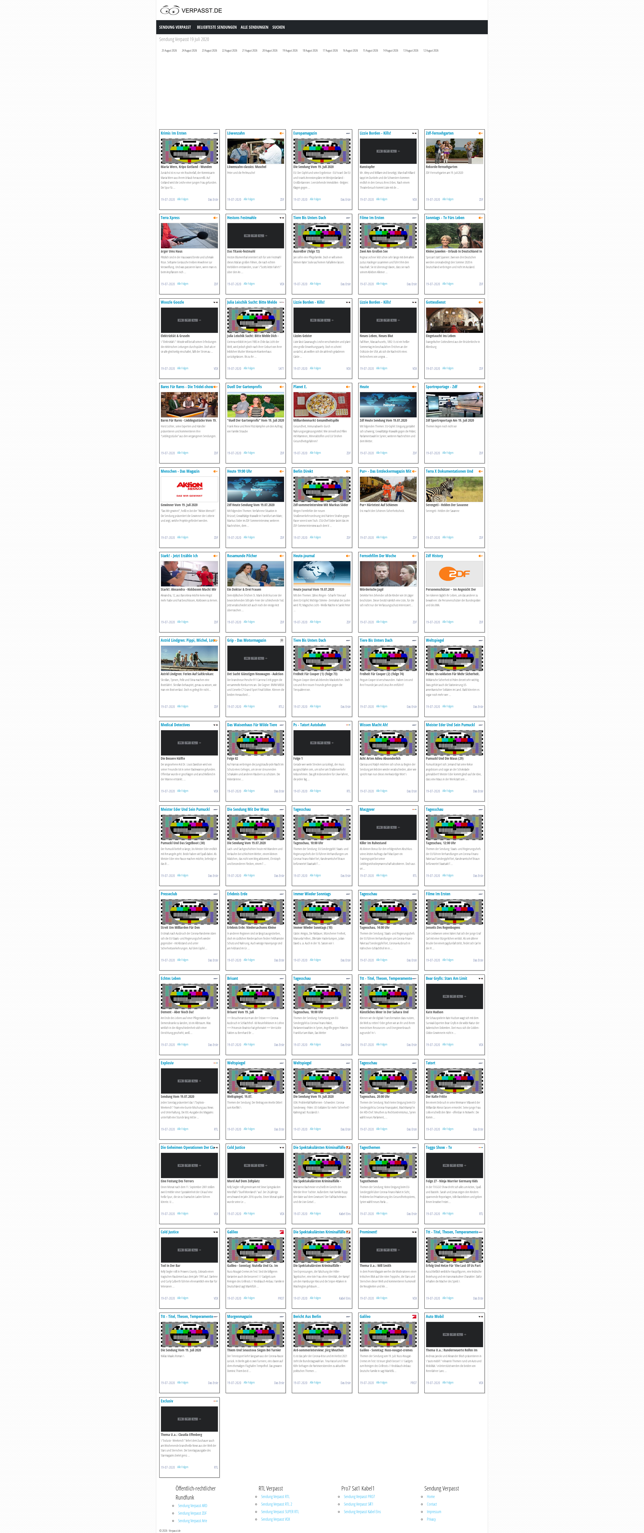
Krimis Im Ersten (173, 133)
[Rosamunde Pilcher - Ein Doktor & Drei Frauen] (256, 573)
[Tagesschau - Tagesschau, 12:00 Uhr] (454, 827)
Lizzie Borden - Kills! (375, 133)
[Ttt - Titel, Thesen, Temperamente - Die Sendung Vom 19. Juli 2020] (189, 1334)
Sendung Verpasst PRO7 (359, 1496)
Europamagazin (305, 133)
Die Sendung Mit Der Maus (248, 809)
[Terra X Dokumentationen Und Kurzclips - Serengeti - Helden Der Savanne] (454, 489)
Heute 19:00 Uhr (239, 471)
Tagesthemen (370, 1147)
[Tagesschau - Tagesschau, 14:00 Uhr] (388, 911)
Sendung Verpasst (175, 27)
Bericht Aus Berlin (307, 1316)
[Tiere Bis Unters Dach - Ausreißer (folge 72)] (322, 235)
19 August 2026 (290, 50)
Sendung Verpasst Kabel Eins (362, 1511)
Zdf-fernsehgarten (440, 133)
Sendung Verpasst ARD (192, 1505)
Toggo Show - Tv (439, 1147)
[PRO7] (281, 1232)
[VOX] (414, 133)
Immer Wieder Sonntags (312, 894)
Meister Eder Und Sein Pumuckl (450, 725)
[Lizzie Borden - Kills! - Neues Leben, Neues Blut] (388, 320)
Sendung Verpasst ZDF (192, 1513)
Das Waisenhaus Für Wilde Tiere (252, 725)
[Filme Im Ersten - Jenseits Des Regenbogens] (454, 911)
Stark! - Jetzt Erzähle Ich (179, 555)
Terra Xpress (170, 217)
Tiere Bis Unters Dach (309, 217)
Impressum (434, 1511)
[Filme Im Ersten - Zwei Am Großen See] (388, 235)
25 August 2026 (169, 50)
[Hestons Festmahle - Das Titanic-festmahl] (256, 235)
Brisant (232, 978)
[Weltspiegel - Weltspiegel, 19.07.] (256, 1080)
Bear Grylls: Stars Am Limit (446, 978)
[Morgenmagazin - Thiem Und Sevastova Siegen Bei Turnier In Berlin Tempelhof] (256, 1334)
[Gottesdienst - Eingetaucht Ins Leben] (454, 320)
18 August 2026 (310, 50)
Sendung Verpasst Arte (192, 1520)
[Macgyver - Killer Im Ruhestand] (388, 827)
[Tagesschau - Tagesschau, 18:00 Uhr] (322, 996)
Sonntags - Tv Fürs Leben (445, 217)
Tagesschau (302, 809)
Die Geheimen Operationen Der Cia (188, 1147)
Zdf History (434, 555)
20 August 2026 (269, 50)
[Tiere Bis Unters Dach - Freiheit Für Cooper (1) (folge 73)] (322, 658)
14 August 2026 (390, 50)
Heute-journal (304, 555)
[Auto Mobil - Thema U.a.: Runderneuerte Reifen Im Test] (454, 1334)
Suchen (278, 27)
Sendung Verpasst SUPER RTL (280, 1511)
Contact (432, 1504)
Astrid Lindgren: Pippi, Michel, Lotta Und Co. (189, 642)
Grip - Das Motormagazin (246, 640)
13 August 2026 (410, 50)
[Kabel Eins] (348, 1147)
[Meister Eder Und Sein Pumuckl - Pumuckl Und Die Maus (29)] (454, 742)
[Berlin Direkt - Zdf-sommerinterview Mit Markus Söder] (322, 489)
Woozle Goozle (172, 302)
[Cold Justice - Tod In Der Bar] (189, 1249)
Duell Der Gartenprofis (244, 386)
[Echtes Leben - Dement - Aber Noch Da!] (189, 996)
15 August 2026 (370, 50)
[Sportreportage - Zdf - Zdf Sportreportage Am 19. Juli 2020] (454, 404)
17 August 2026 (330, 50)
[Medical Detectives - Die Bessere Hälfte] (189, 742)
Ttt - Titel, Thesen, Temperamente (386, 978)
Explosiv (167, 1063)
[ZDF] (281, 133)
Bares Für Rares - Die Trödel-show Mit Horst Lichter (187, 389)
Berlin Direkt (303, 471)
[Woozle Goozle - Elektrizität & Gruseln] (189, 320)
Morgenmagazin (239, 1316)
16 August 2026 (350, 50)
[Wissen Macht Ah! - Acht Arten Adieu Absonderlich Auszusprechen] (388, 742)
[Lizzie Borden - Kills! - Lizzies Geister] (322, 320)
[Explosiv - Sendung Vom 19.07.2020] (189, 1080)
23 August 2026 (209, 50)
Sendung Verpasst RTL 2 (276, 1504)
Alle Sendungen (254, 27)
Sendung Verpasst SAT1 (358, 1504)
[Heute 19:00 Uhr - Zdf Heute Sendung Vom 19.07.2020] (256, 489)
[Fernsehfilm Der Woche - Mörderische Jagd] (388, 573)
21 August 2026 (249, 50)
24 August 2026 (189, 50)
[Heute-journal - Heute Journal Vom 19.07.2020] (322, 573)
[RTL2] (281, 640)
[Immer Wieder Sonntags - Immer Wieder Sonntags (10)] (322, 911)
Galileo (232, 1232)
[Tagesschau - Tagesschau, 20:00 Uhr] (388, 1080)
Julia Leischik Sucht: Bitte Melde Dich (252, 304)
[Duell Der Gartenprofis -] (256, 404)
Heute (364, 386)
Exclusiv (167, 1401)
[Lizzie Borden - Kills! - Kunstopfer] (388, 151)
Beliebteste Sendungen (217, 27)
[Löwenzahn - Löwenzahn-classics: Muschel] (256, 151)
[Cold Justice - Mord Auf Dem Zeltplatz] (256, 1165)
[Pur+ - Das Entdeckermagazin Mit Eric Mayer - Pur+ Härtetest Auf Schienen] (388, 489)
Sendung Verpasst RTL (275, 1496)
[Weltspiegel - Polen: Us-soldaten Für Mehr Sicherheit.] (454, 658)
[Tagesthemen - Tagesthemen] (388, 1165)
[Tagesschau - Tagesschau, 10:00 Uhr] (322, 827)
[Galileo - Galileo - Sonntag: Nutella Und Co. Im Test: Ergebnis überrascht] (256, 1249)
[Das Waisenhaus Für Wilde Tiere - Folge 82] (256, 742)
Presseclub (169, 894)
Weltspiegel (435, 640)
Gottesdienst (436, 302)
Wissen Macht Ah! (374, 725)
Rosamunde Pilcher (242, 555)
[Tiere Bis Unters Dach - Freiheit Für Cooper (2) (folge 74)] (388, 658)
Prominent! (368, 1232)
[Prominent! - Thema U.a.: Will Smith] (388, 1249)
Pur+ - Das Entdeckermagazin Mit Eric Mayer (385, 473)
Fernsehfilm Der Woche (378, 555)
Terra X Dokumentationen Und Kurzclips (449, 473)
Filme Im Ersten (372, 217)
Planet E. (300, 386)
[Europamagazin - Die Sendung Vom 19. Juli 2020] (322, 151)
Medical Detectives (175, 725)
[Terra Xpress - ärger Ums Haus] (189, 235)
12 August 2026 (430, 50)
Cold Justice (236, 1147)
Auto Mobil (435, 1316)
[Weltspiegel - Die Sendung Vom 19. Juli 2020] (322, 1080)
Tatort (430, 1063)
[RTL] (348, 724)
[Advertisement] (310, 92)
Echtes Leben (171, 978)
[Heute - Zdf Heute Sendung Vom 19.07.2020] (388, 404)
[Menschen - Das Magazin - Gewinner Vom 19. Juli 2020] (189, 489)
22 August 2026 (229, 50)
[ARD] (215, 133)
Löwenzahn (236, 133)
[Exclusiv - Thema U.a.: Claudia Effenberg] (189, 1419)
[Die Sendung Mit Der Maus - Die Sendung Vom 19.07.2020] (256, 827)
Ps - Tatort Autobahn (309, 725)
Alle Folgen (182, 199)
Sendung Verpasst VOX (275, 1519)
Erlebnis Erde (237, 894)
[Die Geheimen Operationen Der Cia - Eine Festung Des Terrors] (189, 1165)
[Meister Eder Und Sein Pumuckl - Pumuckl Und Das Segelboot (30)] (189, 827)
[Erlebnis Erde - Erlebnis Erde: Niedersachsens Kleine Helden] (256, 911)
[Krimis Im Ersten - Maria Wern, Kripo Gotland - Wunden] (189, 151)
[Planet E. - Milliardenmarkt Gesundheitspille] (322, 404)
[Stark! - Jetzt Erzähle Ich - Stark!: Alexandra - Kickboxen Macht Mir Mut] (189, 573)
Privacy (431, 1519)
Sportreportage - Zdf (441, 386)
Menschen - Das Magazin (180, 471)
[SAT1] (281, 302)
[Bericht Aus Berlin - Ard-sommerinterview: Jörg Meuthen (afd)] (322, 1334)
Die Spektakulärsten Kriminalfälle (319, 1147)
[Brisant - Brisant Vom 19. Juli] (256, 996)
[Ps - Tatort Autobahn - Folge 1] (322, 742)
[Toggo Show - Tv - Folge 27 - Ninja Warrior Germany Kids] (454, 1165)
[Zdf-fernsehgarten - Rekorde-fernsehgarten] (454, 151)
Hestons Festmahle (241, 217)
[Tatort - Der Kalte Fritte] (454, 1080)
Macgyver (367, 809)
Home (431, 1496)
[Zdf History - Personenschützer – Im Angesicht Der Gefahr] (454, 573)
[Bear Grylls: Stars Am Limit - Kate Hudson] (454, 996)
